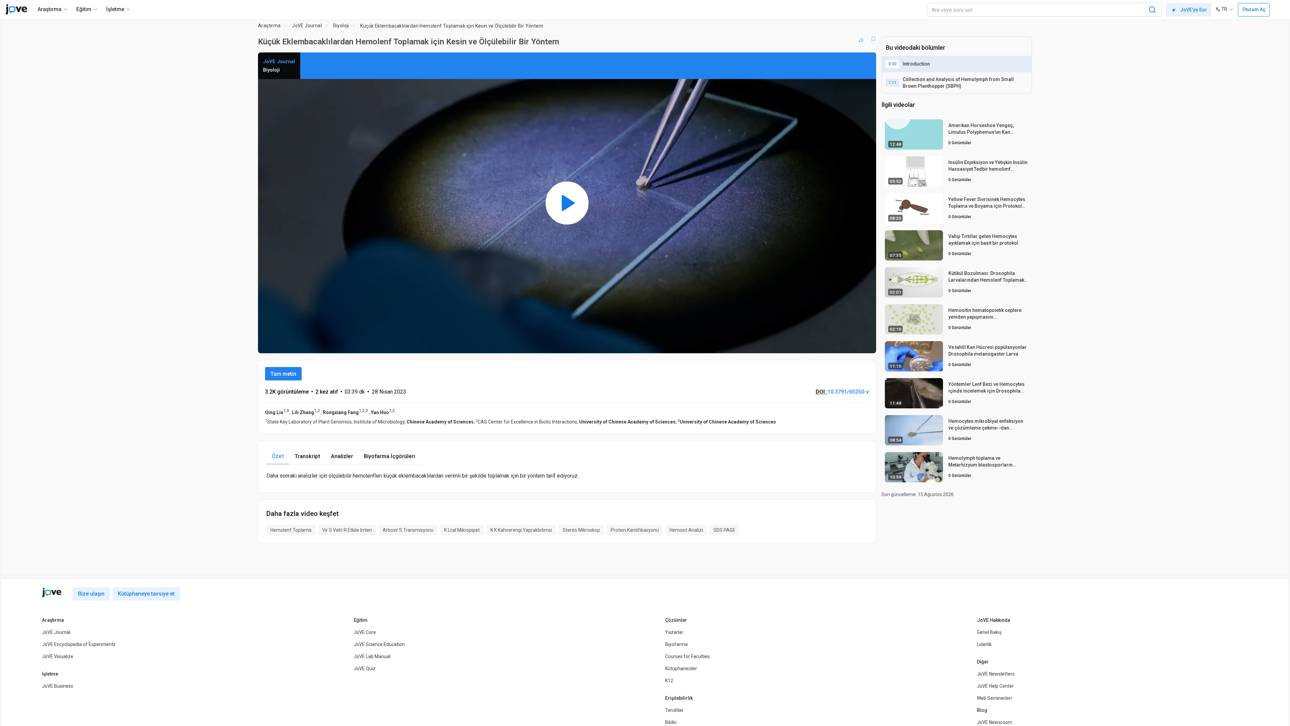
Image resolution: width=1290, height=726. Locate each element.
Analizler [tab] (342, 456)
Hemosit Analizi (686, 530)
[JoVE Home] (16, 9)
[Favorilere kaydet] (873, 39)
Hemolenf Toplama (290, 530)
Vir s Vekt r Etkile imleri (347, 530)
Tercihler (674, 710)
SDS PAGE (724, 530)
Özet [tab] (278, 456)
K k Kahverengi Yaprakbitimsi (521, 530)
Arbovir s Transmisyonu (408, 530)
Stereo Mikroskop (581, 530)
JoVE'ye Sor (1193, 9)
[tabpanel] (567, 475)
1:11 (893, 82)
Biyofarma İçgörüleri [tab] (389, 456)
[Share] (861, 39)
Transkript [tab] (307, 456)
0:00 (893, 64)
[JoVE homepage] (51, 592)
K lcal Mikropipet (462, 530)
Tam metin (283, 374)
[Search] (1152, 9)
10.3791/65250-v (848, 392)
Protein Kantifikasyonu (635, 530)
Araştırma (269, 25)
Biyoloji (341, 25)
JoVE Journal (307, 25)
